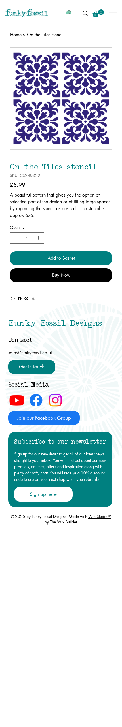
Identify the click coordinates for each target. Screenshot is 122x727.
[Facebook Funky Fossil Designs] (36, 400)
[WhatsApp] (13, 298)
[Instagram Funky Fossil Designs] (55, 400)
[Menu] (113, 13)
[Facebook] (19, 298)
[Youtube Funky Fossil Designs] (16, 400)
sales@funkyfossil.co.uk (30, 353)
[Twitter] (33, 298)
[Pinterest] (26, 298)
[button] (98, 13)
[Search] (85, 13)
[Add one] (38, 238)
